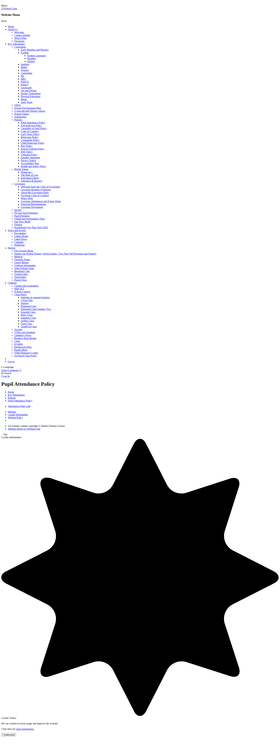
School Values (21, 114)
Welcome (19, 32)
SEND (17, 210)
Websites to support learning (35, 297)
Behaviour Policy (30, 137)
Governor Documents (32, 207)
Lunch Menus (21, 262)
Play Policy (26, 146)
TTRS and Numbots (24, 332)
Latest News (20, 239)
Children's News (22, 335)
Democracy (27, 172)
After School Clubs (24, 268)
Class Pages (20, 294)
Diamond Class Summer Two (36, 309)
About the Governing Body (35, 192)
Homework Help (23, 347)
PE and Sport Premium (26, 213)
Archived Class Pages (25, 355)
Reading (31, 58)
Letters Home (21, 236)
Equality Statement (30, 157)
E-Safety (18, 344)
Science (25, 70)
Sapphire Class (28, 317)
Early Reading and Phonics (35, 49)
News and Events (17, 230)
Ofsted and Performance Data (29, 218)
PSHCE (25, 81)
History (24, 84)
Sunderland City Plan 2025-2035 (31, 227)
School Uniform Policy (32, 148)
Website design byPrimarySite (24, 429)
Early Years (26, 102)
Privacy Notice (28, 160)
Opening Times (22, 259)
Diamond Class (28, 306)
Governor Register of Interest (36, 189)
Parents (11, 248)
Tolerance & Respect (31, 181)
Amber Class (27, 320)
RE (22, 76)
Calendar (18, 242)
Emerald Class (28, 312)
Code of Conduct (29, 131)
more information (25, 729)
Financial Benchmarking (33, 204)
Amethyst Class (29, 326)
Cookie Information (18, 414)
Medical (18, 256)
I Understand (9, 735)
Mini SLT (19, 288)
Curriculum (20, 46)
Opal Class (26, 323)
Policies (18, 119)
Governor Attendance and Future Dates (41, 201)
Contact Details (22, 35)
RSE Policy (27, 151)
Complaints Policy (30, 140)
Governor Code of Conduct (35, 195)
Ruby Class (27, 315)
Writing (31, 61)
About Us (13, 29)
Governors (19, 183)
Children (12, 282)
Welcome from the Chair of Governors (40, 186)
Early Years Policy (30, 134)
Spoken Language (36, 55)
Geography (26, 87)
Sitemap (12, 411)
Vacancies (19, 41)
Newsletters (20, 233)
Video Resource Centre (26, 352)
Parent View (20, 280)
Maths (24, 67)
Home (11, 26)
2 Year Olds (27, 300)
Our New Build (22, 221)
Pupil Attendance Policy (33, 122)
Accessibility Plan (30, 163)
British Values (21, 169)
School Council (22, 291)
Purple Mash (20, 350)
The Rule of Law (29, 175)
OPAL (17, 105)
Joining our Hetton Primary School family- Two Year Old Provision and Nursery (55, 253)
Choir (17, 341)
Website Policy (15, 417)
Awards (18, 329)
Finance (18, 224)
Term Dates (20, 277)
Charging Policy (29, 154)
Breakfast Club (22, 271)
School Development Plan (27, 108)
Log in (11, 361)
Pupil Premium (21, 215)
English (25, 52)
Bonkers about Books (25, 338)
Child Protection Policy (33, 143)
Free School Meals (23, 250)
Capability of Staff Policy (34, 128)
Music (24, 99)
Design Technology (31, 93)
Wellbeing (19, 245)
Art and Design (28, 90)
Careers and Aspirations (26, 285)
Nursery (25, 303)
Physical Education (30, 96)
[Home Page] (9, 8)
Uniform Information (25, 265)
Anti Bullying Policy (31, 125)
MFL (23, 79)
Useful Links (21, 274)
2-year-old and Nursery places (29, 111)
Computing (26, 73)
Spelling (25, 64)
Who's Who (20, 38)
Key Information (16, 44)
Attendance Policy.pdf (19, 406)
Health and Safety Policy (33, 166)
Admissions (20, 116)
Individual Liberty (30, 178)
